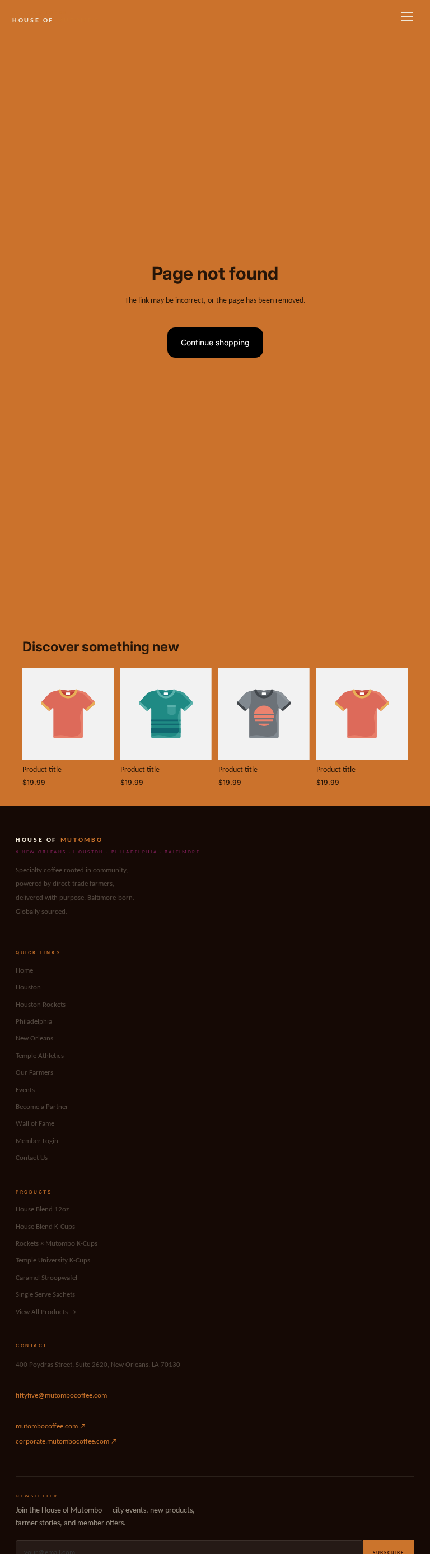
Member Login (37, 1141)
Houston (28, 987)
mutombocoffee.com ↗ (51, 1426)
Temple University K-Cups (53, 1260)
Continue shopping (215, 342)
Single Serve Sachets (45, 1294)
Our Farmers (34, 1072)
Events (25, 1090)
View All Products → (46, 1312)
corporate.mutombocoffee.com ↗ (66, 1441)
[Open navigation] (407, 16)
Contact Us (32, 1158)
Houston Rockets (41, 1005)
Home (24, 970)
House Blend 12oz (42, 1209)
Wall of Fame (35, 1123)
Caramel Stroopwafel (46, 1278)
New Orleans (34, 1038)
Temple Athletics (40, 1056)
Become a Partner (42, 1107)
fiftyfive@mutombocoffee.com (61, 1395)
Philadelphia (34, 1021)
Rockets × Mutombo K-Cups (56, 1243)
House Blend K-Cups (45, 1227)
